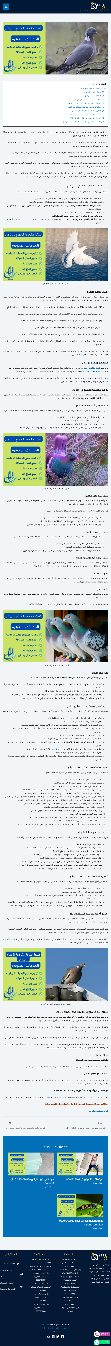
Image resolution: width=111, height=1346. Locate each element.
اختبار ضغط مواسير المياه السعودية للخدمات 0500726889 (70, 1290)
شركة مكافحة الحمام (91, 368)
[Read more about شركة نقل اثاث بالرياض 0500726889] (80, 1164)
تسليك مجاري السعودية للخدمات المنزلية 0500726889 (70, 1280)
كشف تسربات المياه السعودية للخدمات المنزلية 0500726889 (70, 1263)
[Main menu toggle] (6, 7)
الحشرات (56, 749)
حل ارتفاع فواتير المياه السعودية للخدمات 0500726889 (41, 1297)
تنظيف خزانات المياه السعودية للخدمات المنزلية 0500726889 (41, 1287)
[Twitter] (57, 1336)
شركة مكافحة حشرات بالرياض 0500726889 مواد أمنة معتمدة (81, 1222)
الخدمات (20, 192)
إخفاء (94, 84)
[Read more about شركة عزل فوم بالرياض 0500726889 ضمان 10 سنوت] (31, 1164)
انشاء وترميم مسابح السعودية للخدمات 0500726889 (70, 1301)
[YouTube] (48, 1336)
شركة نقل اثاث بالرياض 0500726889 (84, 1179)
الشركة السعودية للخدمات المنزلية (94, 10)
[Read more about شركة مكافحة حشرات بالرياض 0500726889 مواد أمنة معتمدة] (80, 1206)
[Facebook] (62, 1336)
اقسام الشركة (98, 1183)
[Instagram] (53, 1336)
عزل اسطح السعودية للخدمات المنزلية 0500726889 (41, 1276)
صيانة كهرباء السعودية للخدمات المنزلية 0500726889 (41, 1308)
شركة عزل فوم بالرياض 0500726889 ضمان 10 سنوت (32, 1181)
